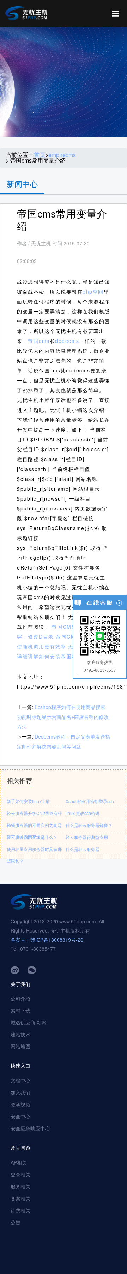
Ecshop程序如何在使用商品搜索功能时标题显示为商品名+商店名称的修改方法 (63, 716)
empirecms (62, 155)
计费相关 (20, 1210)
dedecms (67, 340)
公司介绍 (20, 998)
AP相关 (19, 1162)
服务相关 (20, 1186)
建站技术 (20, 1034)
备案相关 (20, 1198)
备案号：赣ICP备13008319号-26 (47, 939)
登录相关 (20, 1174)
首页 (39, 155)
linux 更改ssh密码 (82, 813)
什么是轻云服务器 (82, 849)
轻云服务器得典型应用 (87, 837)
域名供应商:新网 (29, 1022)
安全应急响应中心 (30, 1128)
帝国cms (39, 340)
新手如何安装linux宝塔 (28, 801)
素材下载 (20, 1010)
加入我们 (20, 1092)
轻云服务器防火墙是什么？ (32, 837)
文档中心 (20, 1080)
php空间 (93, 291)
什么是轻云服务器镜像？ (89, 825)
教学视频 (20, 1104)
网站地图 (20, 1046)
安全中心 (20, 1116)
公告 (15, 1222)
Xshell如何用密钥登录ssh (90, 801)
